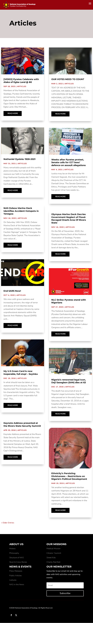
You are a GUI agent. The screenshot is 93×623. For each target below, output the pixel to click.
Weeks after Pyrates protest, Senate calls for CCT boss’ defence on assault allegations (68, 162)
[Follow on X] (16, 615)
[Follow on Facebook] (11, 615)
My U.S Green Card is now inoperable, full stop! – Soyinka (21, 372)
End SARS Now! (12, 291)
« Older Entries (7, 522)
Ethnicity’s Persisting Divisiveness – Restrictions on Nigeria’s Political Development (69, 476)
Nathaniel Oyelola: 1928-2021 (19, 159)
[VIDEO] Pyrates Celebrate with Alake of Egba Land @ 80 (21, 80)
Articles (21, 86)
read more (13, 113)
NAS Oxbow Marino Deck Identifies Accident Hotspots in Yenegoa (21, 211)
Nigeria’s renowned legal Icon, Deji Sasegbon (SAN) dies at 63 (68, 381)
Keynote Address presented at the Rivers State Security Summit (22, 424)
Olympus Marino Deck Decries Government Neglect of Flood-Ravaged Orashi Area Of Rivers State (68, 218)
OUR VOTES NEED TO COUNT (67, 79)
